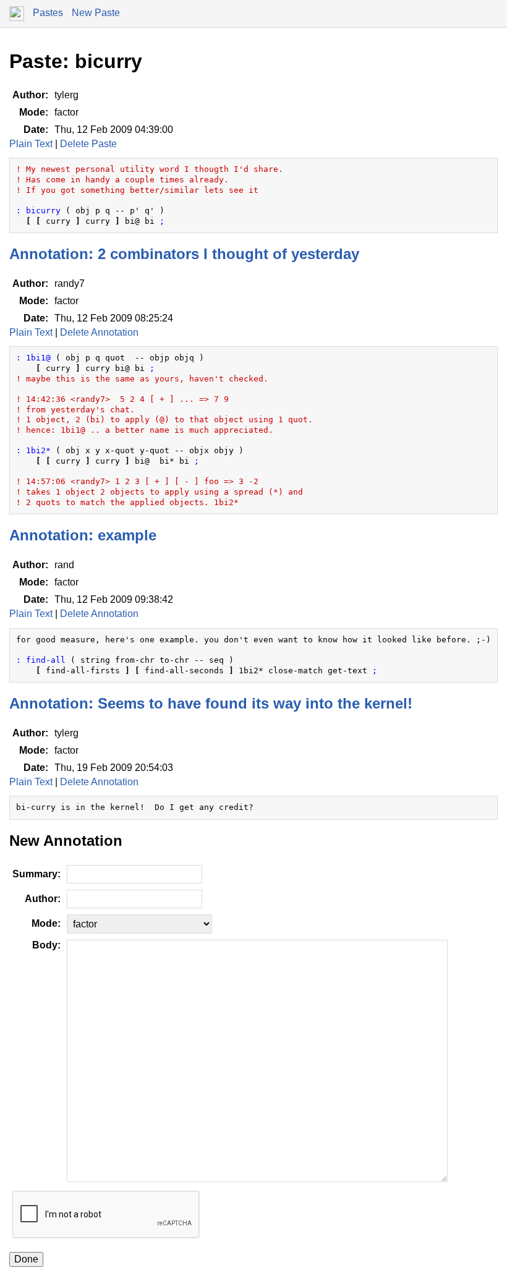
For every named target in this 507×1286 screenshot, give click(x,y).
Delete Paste (88, 143)
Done (26, 1259)
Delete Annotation (99, 332)
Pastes (48, 12)
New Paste (96, 12)
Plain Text (31, 143)
